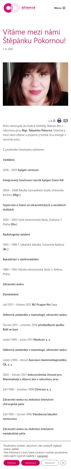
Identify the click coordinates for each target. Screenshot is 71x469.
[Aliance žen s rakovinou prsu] (19, 8)
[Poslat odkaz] (65, 120)
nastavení (42, 456)
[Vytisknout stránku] (59, 120)
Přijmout (11, 462)
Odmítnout (30, 462)
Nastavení (50, 462)
